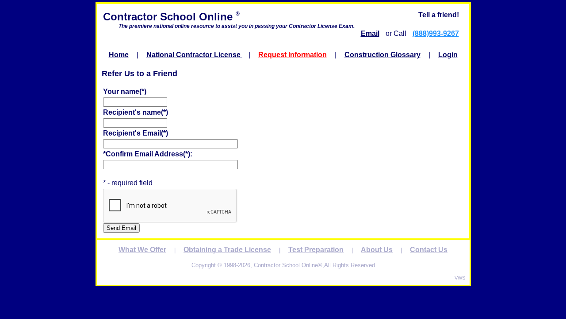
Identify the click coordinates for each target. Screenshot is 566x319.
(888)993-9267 (436, 33)
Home (119, 54)
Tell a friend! (438, 15)
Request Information (292, 54)
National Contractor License (194, 54)
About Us (377, 249)
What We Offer (142, 249)
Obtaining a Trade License (227, 249)
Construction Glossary (382, 54)
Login (448, 54)
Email (370, 33)
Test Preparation (316, 249)
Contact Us (428, 249)
